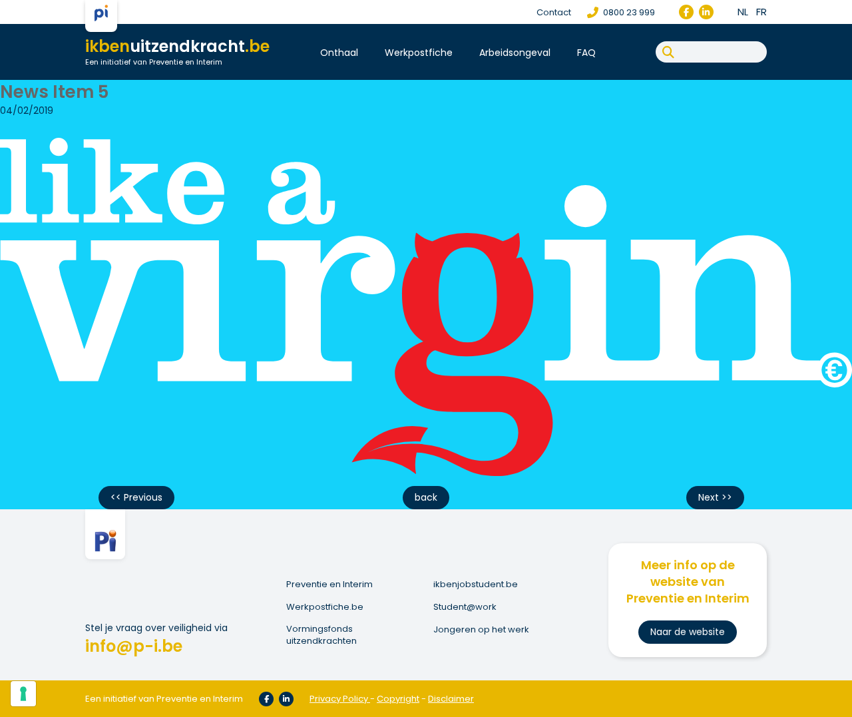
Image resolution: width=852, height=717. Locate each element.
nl (743, 12)
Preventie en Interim (329, 585)
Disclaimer (451, 698)
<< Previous (136, 497)
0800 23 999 (628, 12)
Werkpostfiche (419, 52)
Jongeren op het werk (481, 630)
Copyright (398, 698)
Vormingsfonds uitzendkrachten (321, 635)
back (426, 497)
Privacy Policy (339, 698)
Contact (553, 12)
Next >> (715, 497)
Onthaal (339, 52)
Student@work (465, 607)
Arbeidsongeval (514, 52)
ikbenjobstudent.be (475, 585)
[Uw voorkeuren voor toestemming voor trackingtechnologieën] (23, 693)
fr (761, 12)
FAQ (586, 52)
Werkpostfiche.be (324, 607)
